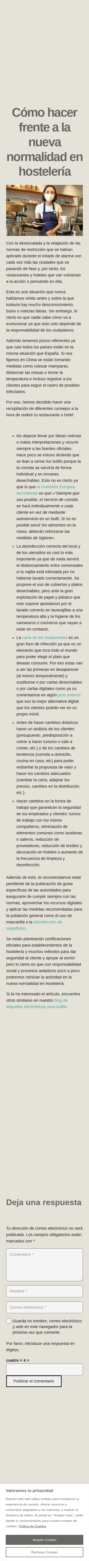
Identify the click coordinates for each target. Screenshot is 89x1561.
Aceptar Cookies (44, 1540)
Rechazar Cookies (44, 1552)
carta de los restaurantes (44, 637)
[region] (44, 1522)
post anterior (69, 695)
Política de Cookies (32, 1526)
